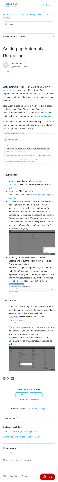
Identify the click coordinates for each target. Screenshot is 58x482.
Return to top (9, 418)
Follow (8, 72)
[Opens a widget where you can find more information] (47, 477)
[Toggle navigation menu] (43, 5)
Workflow (7, 90)
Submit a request (40, 408)
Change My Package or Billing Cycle (20, 431)
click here (47, 121)
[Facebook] (4, 378)
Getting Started (35, 15)
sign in (11, 460)
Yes (21, 395)
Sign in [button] (49, 5)
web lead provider (44, 116)
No (36, 395)
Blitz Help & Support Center (14, 15)
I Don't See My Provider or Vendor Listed (21, 437)
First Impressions (38, 181)
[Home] (11, 6)
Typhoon (12, 184)
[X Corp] (8, 378)
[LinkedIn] (12, 378)
